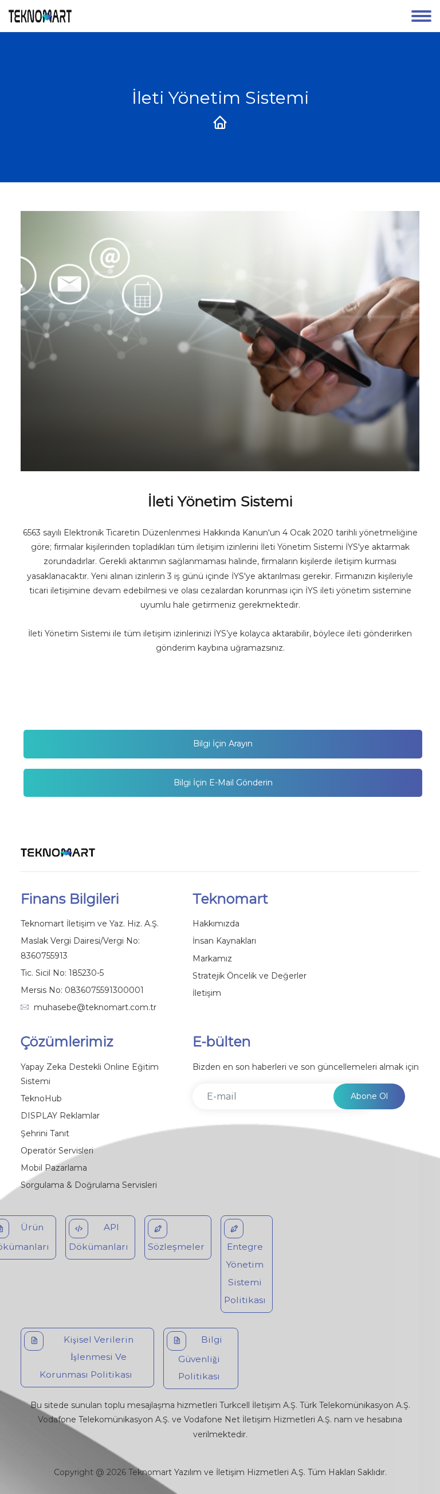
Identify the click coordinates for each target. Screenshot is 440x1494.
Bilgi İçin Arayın (223, 743)
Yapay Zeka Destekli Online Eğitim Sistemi (90, 1074)
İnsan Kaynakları (224, 941)
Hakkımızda (215, 923)
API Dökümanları (98, 1237)
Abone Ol (369, 1096)
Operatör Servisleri (57, 1150)
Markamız (212, 958)
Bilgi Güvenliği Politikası (200, 1358)
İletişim (206, 993)
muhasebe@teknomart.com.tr (95, 1007)
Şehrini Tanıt (45, 1133)
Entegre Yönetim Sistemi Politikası (245, 1273)
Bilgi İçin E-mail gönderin (223, 782)
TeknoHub (41, 1098)
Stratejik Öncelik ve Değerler (249, 976)
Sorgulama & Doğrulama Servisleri (89, 1185)
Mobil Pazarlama (54, 1168)
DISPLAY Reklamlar (60, 1115)
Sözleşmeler (176, 1246)
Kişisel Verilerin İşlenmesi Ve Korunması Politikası (86, 1357)
